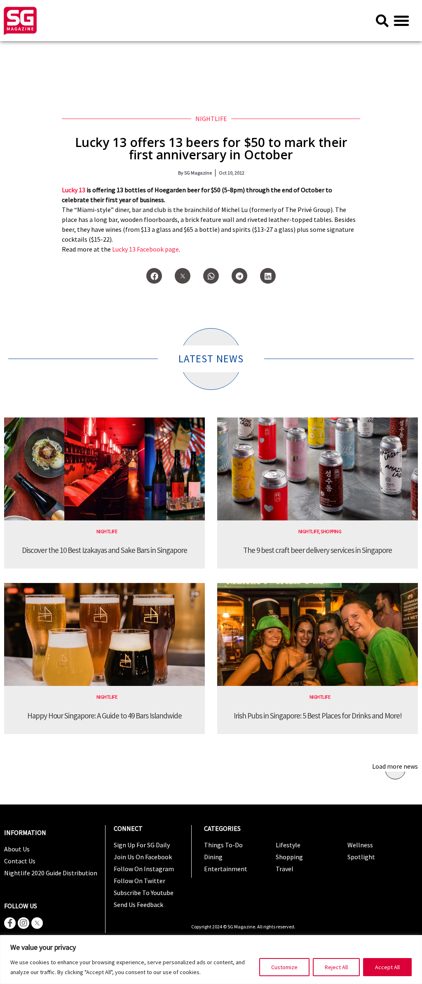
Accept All (387, 967)
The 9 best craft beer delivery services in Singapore (317, 550)
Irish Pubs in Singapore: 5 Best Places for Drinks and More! (318, 716)
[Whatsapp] (211, 276)
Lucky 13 (73, 190)
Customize (284, 967)
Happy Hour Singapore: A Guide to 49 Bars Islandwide (104, 716)
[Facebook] (154, 276)
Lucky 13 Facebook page (145, 249)
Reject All (336, 967)
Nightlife (211, 118)
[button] (401, 20)
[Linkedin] (268, 276)
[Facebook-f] (10, 923)
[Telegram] (239, 276)
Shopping (331, 531)
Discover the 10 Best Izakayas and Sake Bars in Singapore (104, 550)
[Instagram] (23, 923)
